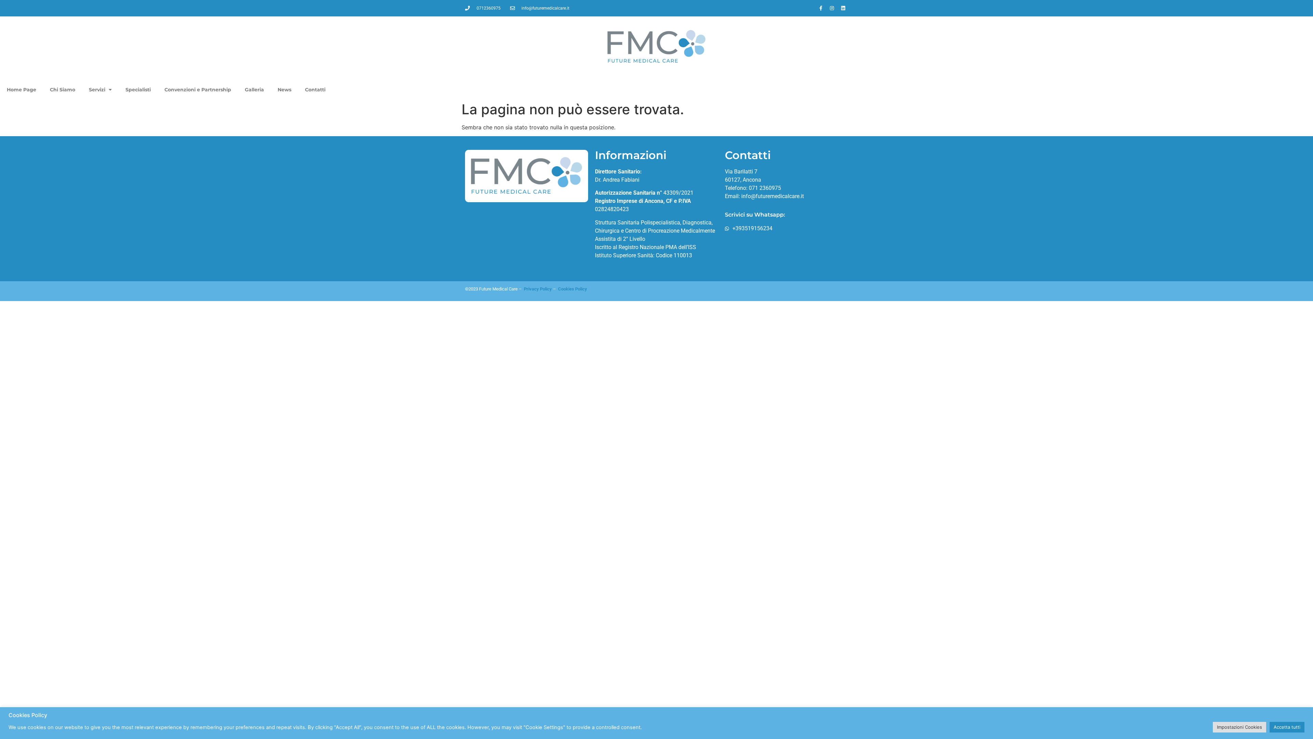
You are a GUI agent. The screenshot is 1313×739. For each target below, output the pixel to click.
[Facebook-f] (820, 8)
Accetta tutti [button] (1287, 727)
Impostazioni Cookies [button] (1239, 727)
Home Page (21, 90)
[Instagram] (832, 8)
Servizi (97, 90)
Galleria (254, 90)
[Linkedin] (843, 8)
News (284, 90)
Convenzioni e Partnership (197, 90)
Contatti (315, 90)
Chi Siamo (62, 90)
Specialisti (138, 90)
